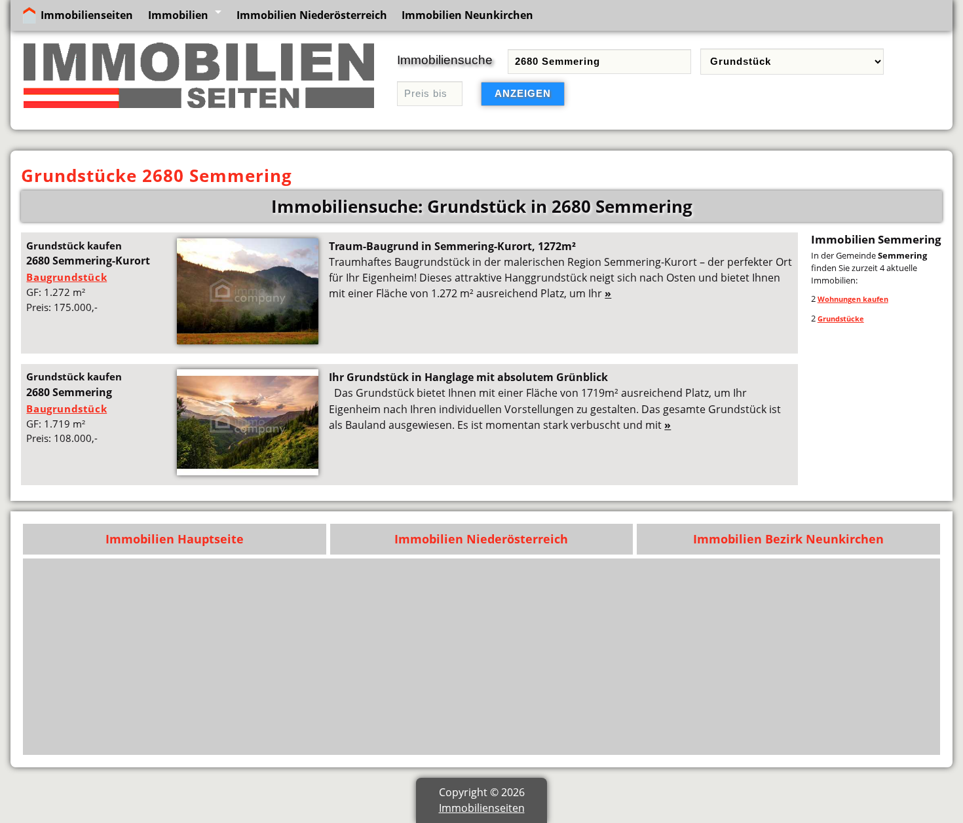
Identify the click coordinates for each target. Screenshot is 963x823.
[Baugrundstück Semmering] (247, 471)
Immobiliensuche (445, 60)
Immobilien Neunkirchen (467, 15)
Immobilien (178, 15)
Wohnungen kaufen (853, 299)
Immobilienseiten (87, 15)
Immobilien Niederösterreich (311, 15)
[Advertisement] (540, 656)
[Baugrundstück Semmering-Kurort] (247, 340)
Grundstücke (841, 318)
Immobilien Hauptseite (174, 539)
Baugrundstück (66, 276)
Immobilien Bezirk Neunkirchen (788, 539)
